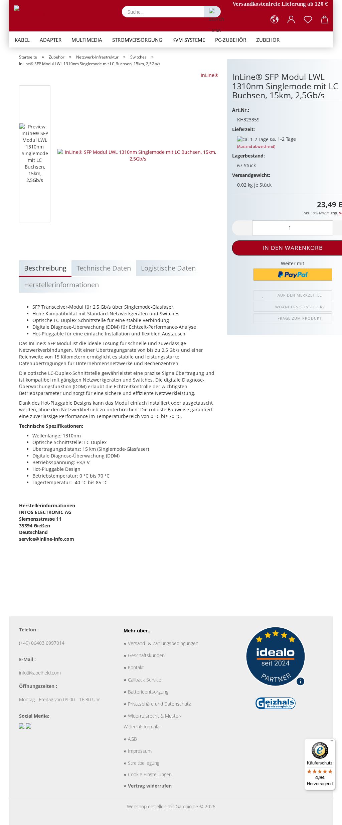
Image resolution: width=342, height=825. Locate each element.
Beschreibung (45, 268)
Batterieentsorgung (146, 692)
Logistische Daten (168, 268)
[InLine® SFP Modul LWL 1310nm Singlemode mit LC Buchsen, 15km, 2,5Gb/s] (137, 155)
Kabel (22, 39)
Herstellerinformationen (61, 284)
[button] (274, 19)
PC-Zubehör (230, 39)
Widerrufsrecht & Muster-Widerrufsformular (153, 721)
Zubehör (268, 39)
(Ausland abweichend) (256, 146)
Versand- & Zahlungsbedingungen (161, 643)
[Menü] (331, 742)
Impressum (138, 751)
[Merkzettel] (308, 19)
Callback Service (142, 680)
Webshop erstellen (146, 806)
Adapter (50, 39)
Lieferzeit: (243, 129)
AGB (130, 739)
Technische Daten (103, 268)
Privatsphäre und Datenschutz (157, 704)
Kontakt (134, 667)
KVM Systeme (188, 39)
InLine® (209, 75)
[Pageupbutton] (324, 815)
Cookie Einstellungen (148, 774)
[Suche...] (212, 11)
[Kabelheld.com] (45, 15)
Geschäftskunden (144, 655)
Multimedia (86, 39)
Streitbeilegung (141, 763)
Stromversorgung (137, 39)
